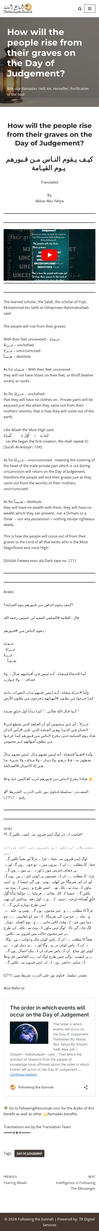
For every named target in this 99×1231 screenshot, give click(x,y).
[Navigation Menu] (89, 9)
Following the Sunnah (36, 1219)
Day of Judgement (29, 1153)
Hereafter (60, 89)
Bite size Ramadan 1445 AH (29, 89)
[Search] (80, 9)
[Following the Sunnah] (18, 8)
